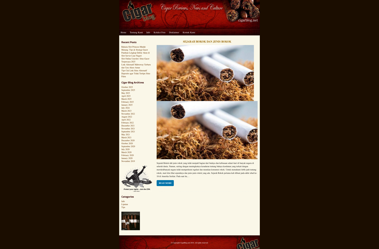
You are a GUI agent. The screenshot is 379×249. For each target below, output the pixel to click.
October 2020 (127, 143)
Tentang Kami (136, 32)
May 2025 (125, 93)
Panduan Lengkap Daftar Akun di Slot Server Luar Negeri (135, 54)
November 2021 (128, 128)
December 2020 (128, 140)
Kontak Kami (189, 32)
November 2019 (128, 161)
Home (123, 32)
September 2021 (128, 131)
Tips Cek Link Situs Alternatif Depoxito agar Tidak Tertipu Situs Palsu (135, 73)
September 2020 (128, 146)
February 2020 (127, 155)
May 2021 (125, 134)
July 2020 (125, 149)
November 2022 (128, 113)
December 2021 (128, 125)
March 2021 (126, 137)
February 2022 (127, 122)
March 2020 (126, 152)
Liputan (124, 204)
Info (148, 32)
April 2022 (126, 119)
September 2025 (128, 90)
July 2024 (125, 107)
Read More (165, 183)
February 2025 (127, 101)
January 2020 (127, 158)
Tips (123, 207)
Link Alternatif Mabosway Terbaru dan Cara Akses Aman (136, 66)
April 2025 (126, 96)
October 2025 (127, 87)
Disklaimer (174, 32)
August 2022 (126, 116)
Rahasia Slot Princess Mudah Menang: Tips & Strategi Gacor (134, 48)
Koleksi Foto (160, 32)
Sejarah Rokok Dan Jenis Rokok (207, 41)
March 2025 (126, 98)
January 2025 (127, 104)
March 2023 (126, 110)
